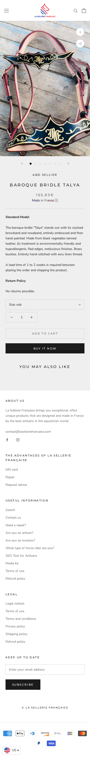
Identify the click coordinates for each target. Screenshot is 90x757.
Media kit (12, 563)
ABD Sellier (45, 174)
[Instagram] (17, 439)
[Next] (68, 163)
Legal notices (15, 603)
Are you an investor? (20, 540)
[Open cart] (84, 10)
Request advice (16, 485)
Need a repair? (16, 525)
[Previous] (22, 163)
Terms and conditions (21, 619)
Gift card (12, 469)
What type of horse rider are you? (30, 548)
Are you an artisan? (19, 533)
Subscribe (23, 684)
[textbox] (11, 750)
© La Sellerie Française (45, 707)
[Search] (76, 10)
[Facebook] (7, 439)
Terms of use (15, 571)
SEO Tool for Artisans (21, 555)
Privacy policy (15, 626)
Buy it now (45, 348)
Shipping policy (16, 634)
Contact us (13, 517)
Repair (10, 477)
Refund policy (15, 578)
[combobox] (11, 750)
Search (10, 510)
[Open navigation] (6, 10)
